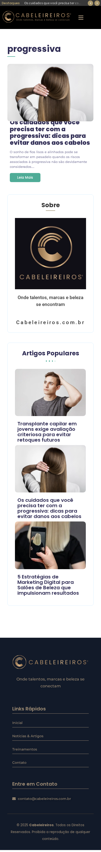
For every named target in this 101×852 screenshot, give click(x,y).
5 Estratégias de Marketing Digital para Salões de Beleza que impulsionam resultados (48, 585)
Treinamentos (24, 749)
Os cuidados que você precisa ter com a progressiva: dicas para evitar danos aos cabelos (50, 132)
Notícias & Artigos (27, 736)
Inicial (17, 723)
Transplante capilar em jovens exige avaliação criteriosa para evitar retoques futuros (47, 432)
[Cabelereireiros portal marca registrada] (50, 662)
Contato (19, 762)
